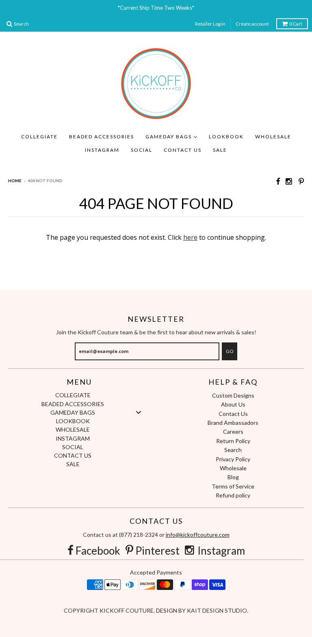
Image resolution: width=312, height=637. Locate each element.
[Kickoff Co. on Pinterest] (301, 181)
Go (229, 351)
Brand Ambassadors (233, 422)
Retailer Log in (210, 24)
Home (15, 180)
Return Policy (233, 440)
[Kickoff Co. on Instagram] (289, 181)
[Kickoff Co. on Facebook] (278, 181)
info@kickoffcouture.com (198, 534)
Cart (295, 24)
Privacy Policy (233, 459)
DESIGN (167, 610)
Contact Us (233, 413)
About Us (233, 404)
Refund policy (233, 495)
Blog (233, 476)
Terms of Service (233, 486)
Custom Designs (233, 395)
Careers (233, 431)
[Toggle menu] (138, 412)
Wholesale (233, 468)
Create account (252, 24)
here (190, 237)
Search (233, 449)
